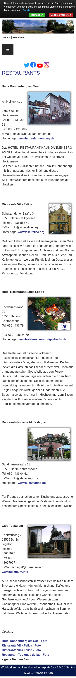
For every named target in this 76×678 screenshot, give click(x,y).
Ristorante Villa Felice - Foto (21, 645)
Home (6, 37)
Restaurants (19, 37)
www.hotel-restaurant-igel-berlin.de (42, 339)
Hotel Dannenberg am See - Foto (24, 641)
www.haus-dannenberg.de (36, 138)
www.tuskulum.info (15, 572)
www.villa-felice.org (31, 232)
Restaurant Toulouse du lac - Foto (25, 655)
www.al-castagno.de (32, 483)
